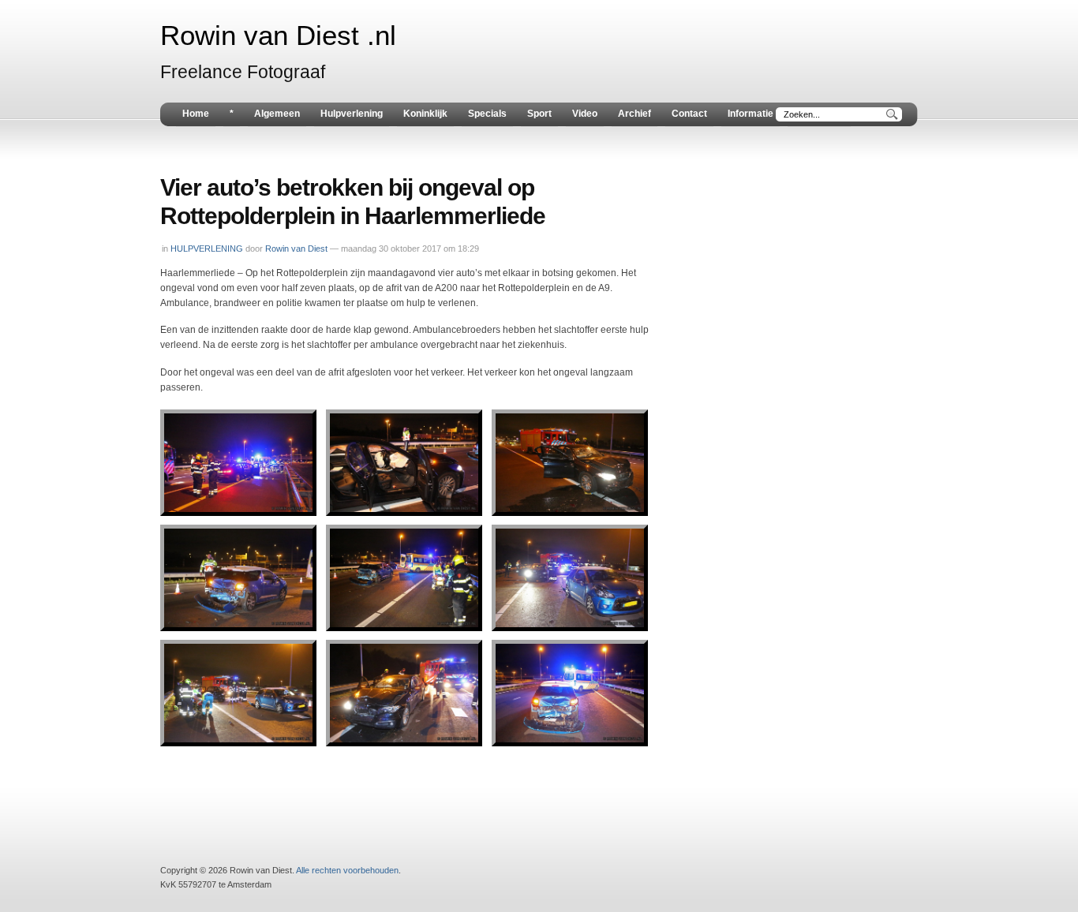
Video (584, 113)
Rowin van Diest (296, 248)
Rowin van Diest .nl (278, 35)
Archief (634, 113)
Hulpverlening (351, 113)
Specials (487, 113)
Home (195, 113)
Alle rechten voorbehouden (347, 870)
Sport (539, 113)
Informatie (750, 113)
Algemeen (277, 113)
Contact (689, 113)
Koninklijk (425, 113)
